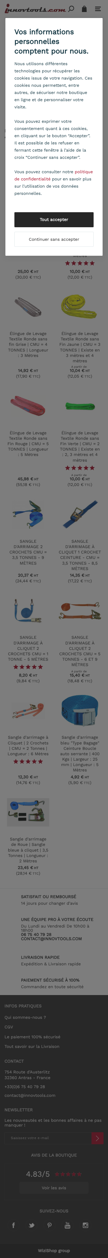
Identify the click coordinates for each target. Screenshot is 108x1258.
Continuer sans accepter (54, 239)
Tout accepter (54, 219)
